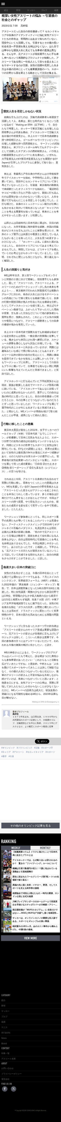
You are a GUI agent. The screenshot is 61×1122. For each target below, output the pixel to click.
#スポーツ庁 (47, 748)
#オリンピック (8, 748)
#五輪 (36, 748)
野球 (18, 10)
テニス (4, 1027)
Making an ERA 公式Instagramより (45, 702)
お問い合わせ (7, 1068)
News (4, 1038)
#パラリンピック (24, 748)
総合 (6, 10)
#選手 (4, 756)
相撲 (3, 1022)
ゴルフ (44, 10)
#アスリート (18, 752)
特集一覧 (5, 1053)
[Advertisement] (30, 789)
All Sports (5, 1033)
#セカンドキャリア (35, 752)
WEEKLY (15, 848)
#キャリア (6, 752)
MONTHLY (45, 848)
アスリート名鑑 (8, 1059)
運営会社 (5, 1079)
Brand (4, 1043)
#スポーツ (50, 752)
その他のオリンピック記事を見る (30, 825)
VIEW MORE (30, 938)
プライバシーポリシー (11, 1074)
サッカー (31, 10)
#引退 (11, 756)
